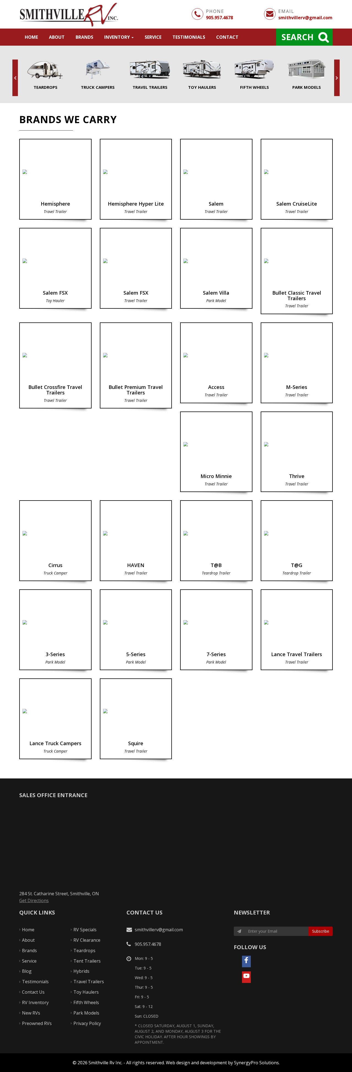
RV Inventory (35, 1002)
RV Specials (85, 930)
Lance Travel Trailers (296, 630)
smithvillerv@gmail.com (305, 18)
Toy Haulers (202, 75)
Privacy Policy (87, 1023)
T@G (296, 541)
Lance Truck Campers (55, 719)
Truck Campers (98, 75)
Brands (84, 37)
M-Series (296, 363)
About (57, 37)
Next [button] (337, 78)
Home (31, 37)
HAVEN (136, 541)
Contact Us (33, 992)
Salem (216, 179)
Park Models (306, 75)
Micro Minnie (216, 452)
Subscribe (320, 931)
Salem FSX (55, 268)
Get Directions (34, 900)
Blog (27, 971)
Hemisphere (55, 179)
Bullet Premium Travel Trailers (136, 365)
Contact (227, 37)
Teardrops (45, 75)
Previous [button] (15, 78)
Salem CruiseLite (296, 179)
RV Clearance (86, 940)
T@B (216, 541)
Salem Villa (216, 268)
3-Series (55, 630)
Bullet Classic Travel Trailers (296, 271)
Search (298, 37)
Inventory (117, 37)
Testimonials (188, 37)
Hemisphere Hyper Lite (136, 179)
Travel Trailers (150, 75)
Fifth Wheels (254, 75)
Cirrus (55, 541)
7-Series (216, 630)
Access (216, 363)
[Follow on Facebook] (246, 961)
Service (153, 37)
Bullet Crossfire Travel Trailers (55, 365)
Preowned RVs (37, 1023)
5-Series (136, 630)
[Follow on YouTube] (246, 977)
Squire (136, 719)
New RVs (31, 1013)
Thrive (296, 452)
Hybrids (81, 971)
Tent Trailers (87, 961)
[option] (45, 75)
